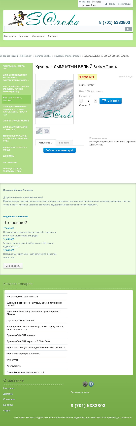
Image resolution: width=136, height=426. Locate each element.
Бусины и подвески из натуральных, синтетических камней (34, 304)
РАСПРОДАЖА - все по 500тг (22, 296)
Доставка (24, 36)
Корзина (86, 2)
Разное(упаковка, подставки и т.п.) (25, 372)
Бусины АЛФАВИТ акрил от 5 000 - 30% (28, 341)
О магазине (38, 36)
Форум (6, 410)
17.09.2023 (8, 228)
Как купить (10, 36)
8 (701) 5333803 (114, 22)
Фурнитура (12, 359)
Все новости (13, 265)
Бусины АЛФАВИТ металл (20, 335)
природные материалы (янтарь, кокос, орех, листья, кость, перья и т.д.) (35, 327)
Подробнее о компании (15, 216)
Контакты (53, 36)
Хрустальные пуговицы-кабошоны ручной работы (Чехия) (33, 312)
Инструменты (13, 366)
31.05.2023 (8, 239)
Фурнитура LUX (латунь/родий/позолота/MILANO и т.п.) (36, 347)
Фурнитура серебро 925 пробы (23, 353)
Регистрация (124, 4)
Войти (112, 4)
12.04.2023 (8, 250)
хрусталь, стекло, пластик (20, 320)
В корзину (113, 100)
